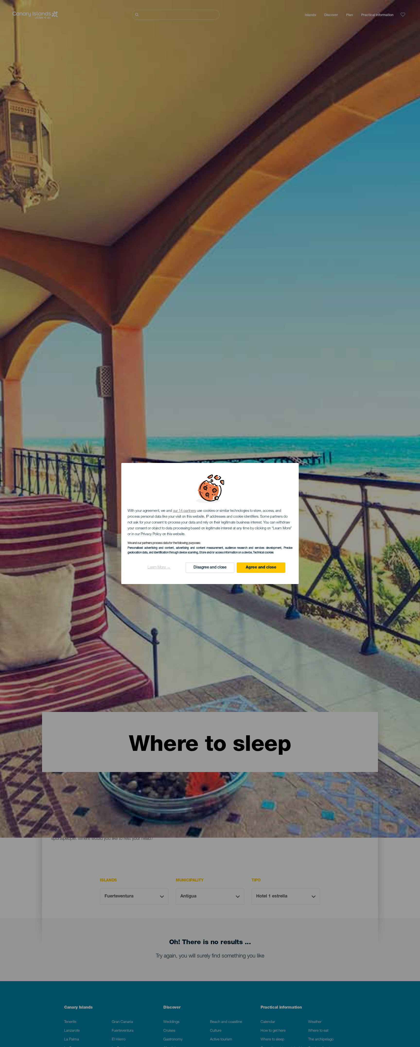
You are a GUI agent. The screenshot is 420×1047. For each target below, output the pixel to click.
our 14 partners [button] (184, 511)
